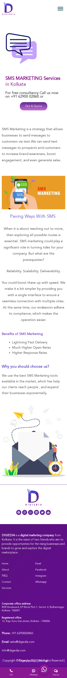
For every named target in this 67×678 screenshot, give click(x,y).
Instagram (40, 576)
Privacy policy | (28, 660)
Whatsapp (40, 582)
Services (6, 588)
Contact (6, 582)
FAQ (5, 575)
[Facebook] (18, 512)
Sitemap (43, 660)
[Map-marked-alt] (48, 512)
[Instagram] (24, 512)
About (5, 570)
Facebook (40, 570)
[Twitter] (42, 512)
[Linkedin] (36, 512)
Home (5, 563)
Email (38, 563)
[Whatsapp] (30, 512)
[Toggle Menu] (60, 8)
